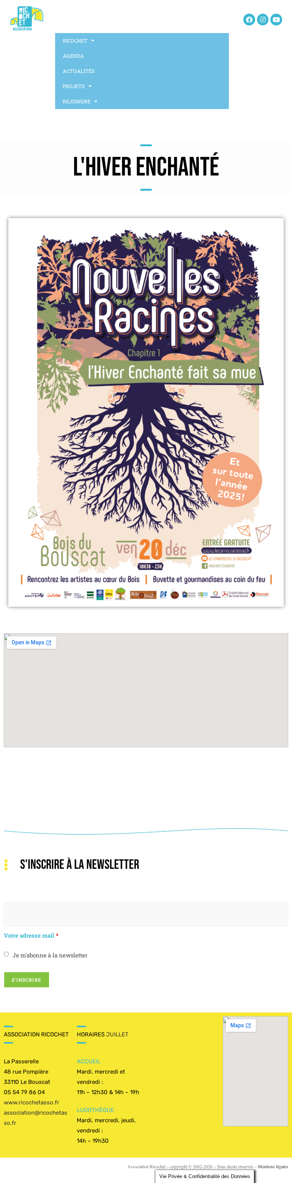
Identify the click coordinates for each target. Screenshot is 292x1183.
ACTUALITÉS (79, 71)
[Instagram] (263, 19)
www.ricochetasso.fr (31, 1102)
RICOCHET (75, 40)
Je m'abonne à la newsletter (50, 955)
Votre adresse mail (31, 935)
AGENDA (73, 55)
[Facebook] (249, 19)
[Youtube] (276, 19)
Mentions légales (273, 1166)
